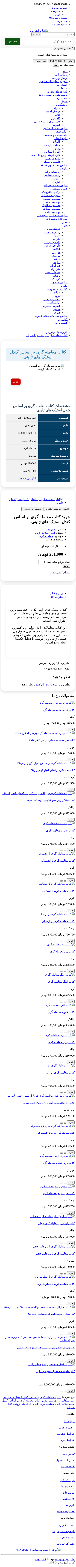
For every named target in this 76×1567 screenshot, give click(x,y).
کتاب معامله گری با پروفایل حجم (55, 1253)
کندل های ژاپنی (23, 1403)
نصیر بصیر (50, 529)
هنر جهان (55, 268)
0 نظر (66, 572)
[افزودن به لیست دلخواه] (65, 730)
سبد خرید (40, 61)
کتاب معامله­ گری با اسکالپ (58, 890)
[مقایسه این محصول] (61, 730)
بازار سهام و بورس (57, 91)
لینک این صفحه (27, 478)
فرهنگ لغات (53, 111)
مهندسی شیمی (51, 198)
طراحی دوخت (52, 242)
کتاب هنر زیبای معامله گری (59, 1193)
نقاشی (56, 258)
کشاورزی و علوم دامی (47, 121)
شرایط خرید (67, 1439)
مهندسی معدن (51, 201)
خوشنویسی (53, 228)
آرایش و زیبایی (59, 77)
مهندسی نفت (52, 211)
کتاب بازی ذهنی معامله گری (58, 1162)
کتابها (57, 114)
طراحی (56, 238)
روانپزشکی (61, 131)
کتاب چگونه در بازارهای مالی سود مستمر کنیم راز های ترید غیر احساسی (46, 1348)
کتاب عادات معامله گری (60, 830)
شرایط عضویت (66, 1433)
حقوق (64, 101)
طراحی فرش (52, 245)
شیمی (56, 178)
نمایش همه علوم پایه (56, 185)
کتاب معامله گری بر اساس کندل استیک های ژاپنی (32, 1397)
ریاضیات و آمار (51, 171)
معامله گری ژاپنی (43, 1403)
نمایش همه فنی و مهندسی (52, 215)
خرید (66, 565)
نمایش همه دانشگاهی (55, 128)
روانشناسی (53, 302)
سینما (57, 235)
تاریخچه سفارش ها (63, 1531)
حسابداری (62, 98)
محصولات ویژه (66, 1511)
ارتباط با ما (61, 74)
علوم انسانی (60, 138)
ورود (57, 14)
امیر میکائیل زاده (45, 532)
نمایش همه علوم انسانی (54, 165)
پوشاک (56, 275)
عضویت (55, 11)
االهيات (56, 141)
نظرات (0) (57, 596)
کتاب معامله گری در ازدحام (58, 921)
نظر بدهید (55, 572)
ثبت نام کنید (43, 684)
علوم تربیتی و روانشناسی (45, 155)
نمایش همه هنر (59, 282)
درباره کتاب (56, 593)
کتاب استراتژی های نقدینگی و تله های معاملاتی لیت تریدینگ (51, 1314)
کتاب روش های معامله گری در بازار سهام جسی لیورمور (48, 1103)
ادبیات (56, 292)
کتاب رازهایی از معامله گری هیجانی (56, 1223)
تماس (61, 61)
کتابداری (63, 319)
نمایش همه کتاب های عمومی (51, 315)
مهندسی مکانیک (51, 205)
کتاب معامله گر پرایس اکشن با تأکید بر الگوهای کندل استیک (51, 800)
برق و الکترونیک (51, 191)
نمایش (56, 262)
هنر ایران (55, 265)
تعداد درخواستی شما (58, 561)
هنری (57, 312)
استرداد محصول (65, 1459)
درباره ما (69, 1421)
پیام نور (63, 285)
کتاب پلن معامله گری (62, 951)
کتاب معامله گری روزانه (60, 1072)
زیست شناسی (52, 175)
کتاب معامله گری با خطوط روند (56, 1283)
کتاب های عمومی (57, 289)
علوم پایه (62, 168)
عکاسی (56, 248)
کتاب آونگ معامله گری (61, 981)
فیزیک (56, 181)
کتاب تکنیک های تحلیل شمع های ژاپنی (55, 1371)
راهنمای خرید (67, 1427)
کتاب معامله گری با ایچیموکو (58, 860)
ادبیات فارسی (52, 144)
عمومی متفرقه (51, 305)
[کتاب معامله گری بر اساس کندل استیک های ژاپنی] (34, 502)
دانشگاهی (62, 104)
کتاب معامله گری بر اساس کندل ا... (47, 335)
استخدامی (62, 84)
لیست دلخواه (67, 1537)
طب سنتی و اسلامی (56, 134)
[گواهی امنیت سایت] (38, 1549)
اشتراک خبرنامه (65, 1543)
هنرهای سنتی (52, 272)
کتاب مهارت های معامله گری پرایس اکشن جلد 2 (52, 740)
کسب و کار (61, 322)
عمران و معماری (50, 195)
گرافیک (56, 279)
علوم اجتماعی (52, 151)
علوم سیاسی (52, 158)
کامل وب (40, 1559)
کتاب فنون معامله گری (61, 1011)
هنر (66, 225)
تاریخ (57, 148)
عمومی (56, 124)
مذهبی (56, 309)
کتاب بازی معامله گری (61, 1042)
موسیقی (55, 255)
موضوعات (68, 1492)
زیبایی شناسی (52, 232)
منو (55, 65)
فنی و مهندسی (59, 188)
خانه (65, 71)
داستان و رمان (51, 299)
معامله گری (46, 536)
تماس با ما (68, 1453)
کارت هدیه (68, 1498)
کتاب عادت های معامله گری (58, 709)
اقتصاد (64, 87)
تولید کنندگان (67, 1480)
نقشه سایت (68, 1466)
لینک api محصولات (57, 218)
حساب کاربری (66, 1525)
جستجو (36, 34)
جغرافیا (56, 108)
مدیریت (63, 222)
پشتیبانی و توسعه (65, 1559)
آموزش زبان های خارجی (53, 81)
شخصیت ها (68, 1486)
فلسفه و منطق (51, 161)
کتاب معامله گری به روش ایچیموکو (56, 1132)
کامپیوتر (55, 118)
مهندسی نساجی (51, 208)
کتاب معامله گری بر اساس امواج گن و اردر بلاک (52, 770)
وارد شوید (58, 684)
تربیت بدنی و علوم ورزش (53, 94)
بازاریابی (70, 1504)
